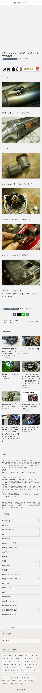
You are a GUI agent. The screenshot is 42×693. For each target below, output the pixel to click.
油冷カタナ (31, 680)
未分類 (6, 583)
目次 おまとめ (9, 601)
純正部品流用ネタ (10, 614)
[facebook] (17, 690)
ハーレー (27, 671)
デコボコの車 (8, 530)
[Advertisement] (21, 26)
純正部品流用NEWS (10, 610)
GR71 (10, 655)
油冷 (25, 680)
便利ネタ (7, 552)
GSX (32, 655)
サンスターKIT (15, 667)
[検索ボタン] (39, 2)
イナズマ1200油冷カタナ (9, 664)
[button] (14, 314)
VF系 (36, 658)
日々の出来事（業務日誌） (10, 59)
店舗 (8, 680)
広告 (5, 570)
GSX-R (37, 655)
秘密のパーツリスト (10, 605)
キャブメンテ (5, 667)
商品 (5, 561)
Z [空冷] (11, 661)
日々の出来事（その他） (12, 574)
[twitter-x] (20, 690)
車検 (16, 683)
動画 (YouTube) (31, 677)
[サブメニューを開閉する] (38, 520)
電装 (21, 683)
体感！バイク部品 (10, 543)
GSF (23, 309)
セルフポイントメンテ (8, 671)
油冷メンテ (5, 683)
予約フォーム (6, 477)
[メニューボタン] (2, 2)
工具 (3, 680)
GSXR (12, 658)
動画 (5, 556)
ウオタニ (20, 664)
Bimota (4, 655)
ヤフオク (7, 539)
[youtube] (24, 690)
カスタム (35, 664)
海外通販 (7, 596)
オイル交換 (28, 664)
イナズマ (17, 661)
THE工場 (7, 521)
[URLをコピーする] (27, 314)
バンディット (35, 671)
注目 (5, 592)
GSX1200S (5, 658)
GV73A (24, 658)
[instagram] (22, 690)
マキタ (26, 674)
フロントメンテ (6, 674)
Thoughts (30, 658)
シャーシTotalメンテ (27, 667)
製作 (12, 683)
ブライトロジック (17, 674)
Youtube (4, 661)
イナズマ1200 (26, 661)
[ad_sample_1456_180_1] (21, 71)
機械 (20, 680)
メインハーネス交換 (7, 677)
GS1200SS (21, 655)
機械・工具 (8, 588)
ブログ (6, 534)
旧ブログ (28, 309)
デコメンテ (19, 671)
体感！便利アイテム (10, 547)
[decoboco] (21, 2)
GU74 (18, 658)
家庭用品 (7, 565)
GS (15, 655)
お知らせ (7, 525)
